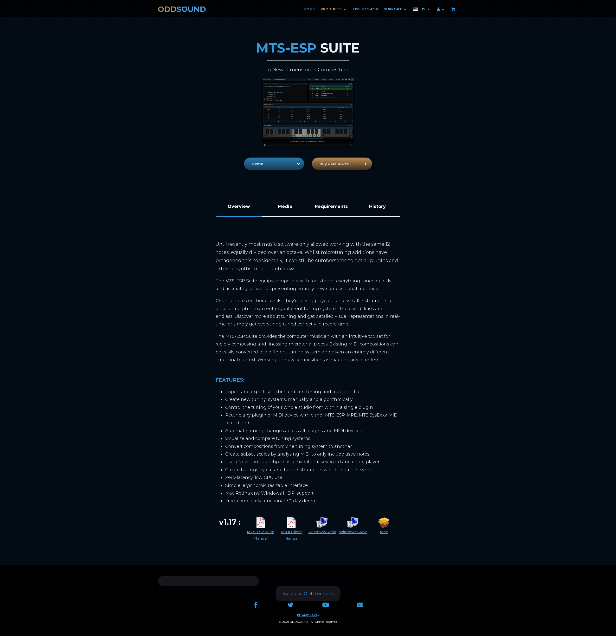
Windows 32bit (322, 532)
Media (285, 206)
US (422, 9)
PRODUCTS (331, 9)
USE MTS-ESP (365, 9)
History (377, 206)
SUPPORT (393, 9)
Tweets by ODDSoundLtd (308, 593)
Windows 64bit (353, 532)
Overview (239, 206)
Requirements (331, 206)
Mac (384, 532)
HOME (309, 9)
